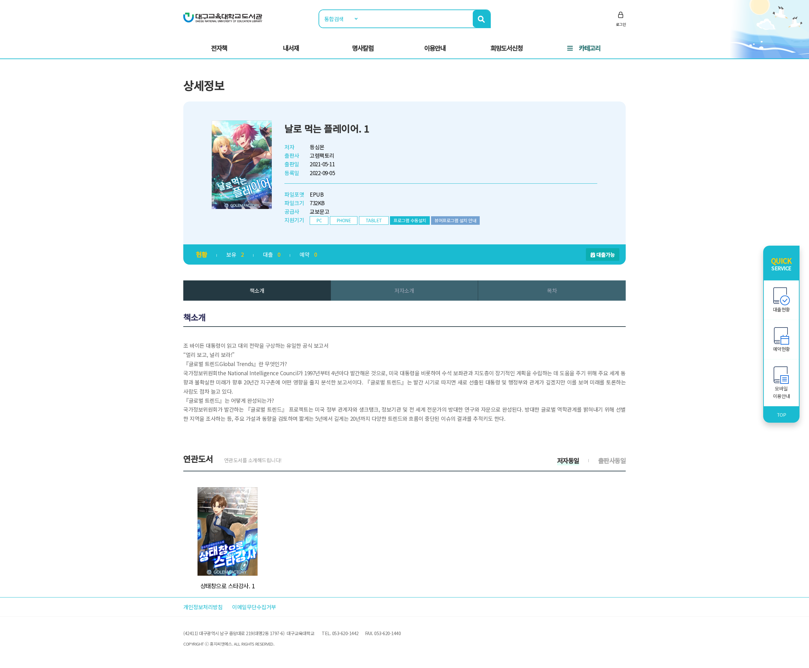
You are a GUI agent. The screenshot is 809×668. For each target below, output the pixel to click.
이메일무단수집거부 (254, 607)
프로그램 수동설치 (409, 220)
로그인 (621, 24)
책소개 (257, 290)
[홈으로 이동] (222, 17)
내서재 (291, 47)
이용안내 (435, 47)
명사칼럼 (363, 47)
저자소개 (404, 290)
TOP (781, 414)
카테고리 (589, 47)
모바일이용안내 (781, 392)
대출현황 (781, 309)
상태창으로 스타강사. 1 (227, 586)
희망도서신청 (506, 47)
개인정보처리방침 (202, 607)
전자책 (219, 47)
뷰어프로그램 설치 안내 (455, 220)
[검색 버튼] (481, 19)
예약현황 (781, 349)
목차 (552, 290)
